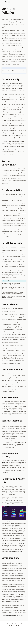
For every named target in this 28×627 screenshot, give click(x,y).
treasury (15, 460)
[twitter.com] (9, 626)
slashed (5, 227)
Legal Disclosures (8, 623)
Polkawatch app (16, 363)
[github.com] (14, 626)
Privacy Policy (14, 623)
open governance (6, 462)
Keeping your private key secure (9, 106)
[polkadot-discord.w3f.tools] (19, 626)
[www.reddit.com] (12, 626)
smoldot (22, 543)
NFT (10, 153)
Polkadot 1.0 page (9, 614)
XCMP (22, 610)
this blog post (11, 551)
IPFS (13, 391)
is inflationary (17, 442)
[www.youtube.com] (16, 626)
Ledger (3, 132)
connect (9, 543)
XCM (18, 610)
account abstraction (16, 122)
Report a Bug (20, 623)
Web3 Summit (11, 72)
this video (19, 551)
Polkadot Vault (7, 135)
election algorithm (11, 409)
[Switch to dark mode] (9, 2)
